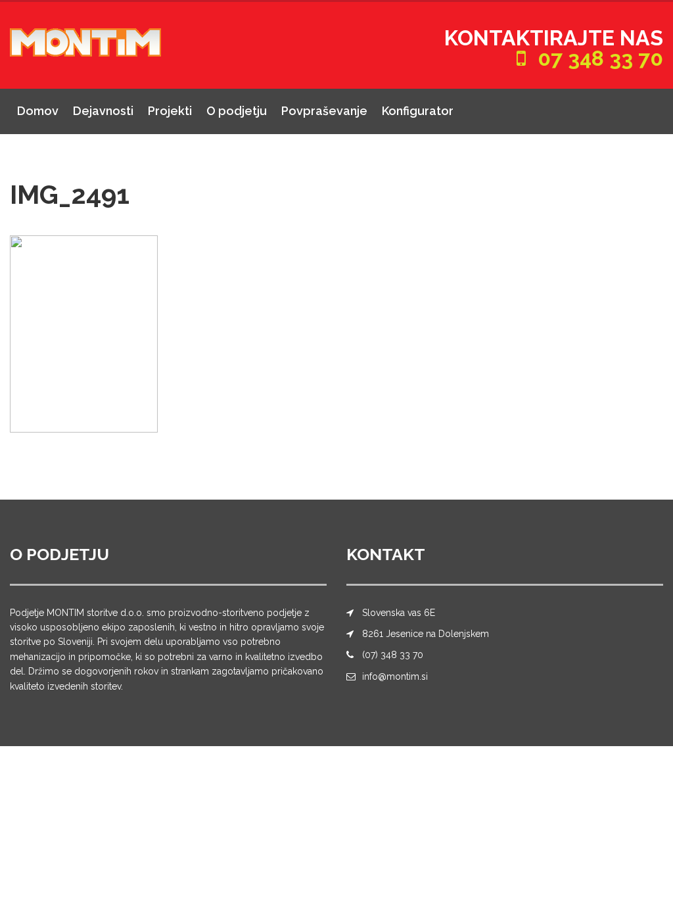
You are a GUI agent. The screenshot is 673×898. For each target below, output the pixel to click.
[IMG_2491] (84, 333)
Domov (37, 111)
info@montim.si (395, 676)
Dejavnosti (103, 111)
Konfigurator (417, 111)
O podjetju (236, 111)
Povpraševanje (324, 111)
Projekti (170, 111)
